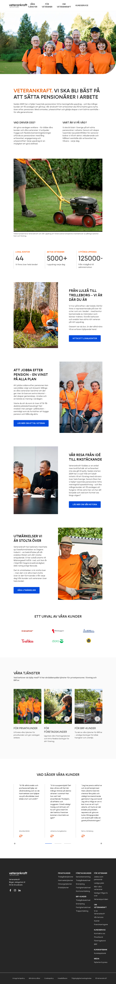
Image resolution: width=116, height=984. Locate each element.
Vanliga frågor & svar (101, 894)
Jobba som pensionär (98, 878)
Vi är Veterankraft (99, 912)
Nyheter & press (100, 962)
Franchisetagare (101, 924)
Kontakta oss (99, 933)
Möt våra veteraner (98, 888)
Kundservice (99, 930)
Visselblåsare (62, 978)
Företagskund (100, 941)
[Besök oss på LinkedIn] (19, 890)
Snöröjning (80, 884)
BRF (95, 944)
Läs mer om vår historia (85, 504)
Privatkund (98, 937)
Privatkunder (64, 873)
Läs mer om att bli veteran (31, 423)
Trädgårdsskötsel (83, 880)
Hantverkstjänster (65, 880)
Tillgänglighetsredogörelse (81, 978)
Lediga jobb (99, 883)
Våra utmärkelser (26, 590)
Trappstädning (82, 911)
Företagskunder (83, 873)
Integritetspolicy (19, 978)
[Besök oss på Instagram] (15, 890)
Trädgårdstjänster (65, 877)
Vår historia (98, 917)
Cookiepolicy (49, 978)
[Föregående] (15, 843)
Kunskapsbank (100, 953)
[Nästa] (101, 843)
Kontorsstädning (83, 891)
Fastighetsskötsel (83, 888)
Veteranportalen (101, 899)
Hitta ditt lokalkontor (85, 338)
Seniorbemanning (83, 877)
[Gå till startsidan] (18, 5)
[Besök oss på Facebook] (10, 890)
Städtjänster (63, 888)
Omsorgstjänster (65, 884)
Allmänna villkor (34, 978)
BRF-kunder (81, 897)
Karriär (96, 921)
